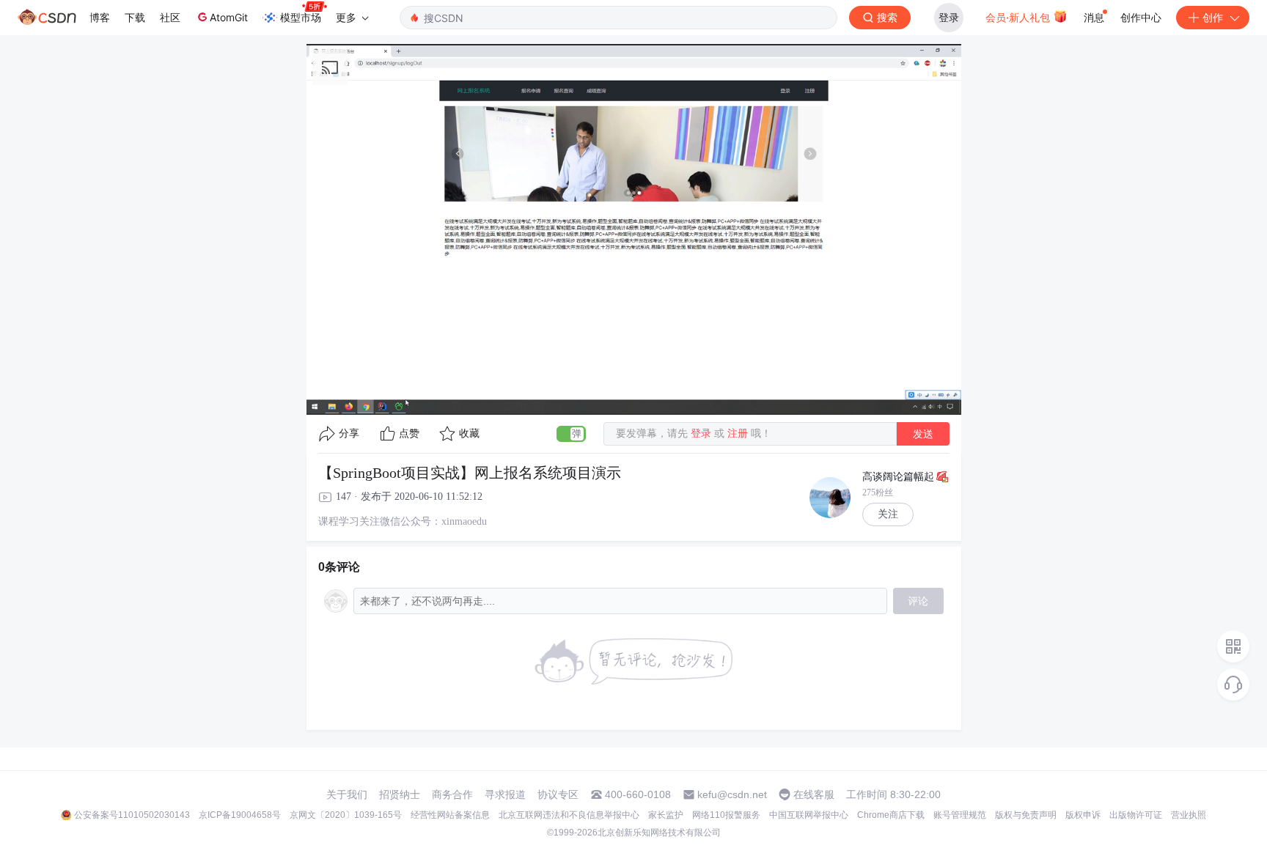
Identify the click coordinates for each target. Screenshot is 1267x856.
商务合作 (452, 794)
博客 (99, 17)
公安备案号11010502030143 (132, 815)
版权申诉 (1083, 815)
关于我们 (346, 794)
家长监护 (665, 815)
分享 (349, 433)
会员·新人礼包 (1019, 17)
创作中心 (1140, 17)
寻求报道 (505, 794)
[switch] (571, 434)
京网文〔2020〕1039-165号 (346, 815)
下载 (135, 17)
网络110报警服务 (726, 815)
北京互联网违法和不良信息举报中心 (569, 815)
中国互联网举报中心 (808, 815)
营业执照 (1188, 815)
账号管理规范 (959, 815)
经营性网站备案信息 (450, 815)
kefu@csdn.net (732, 794)
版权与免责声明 (1026, 815)
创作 (1212, 17)
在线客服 (813, 794)
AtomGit (229, 17)
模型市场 (300, 17)
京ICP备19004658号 (240, 815)
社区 (170, 17)
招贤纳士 (399, 794)
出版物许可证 (1135, 815)
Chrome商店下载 (891, 815)
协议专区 (558, 794)
